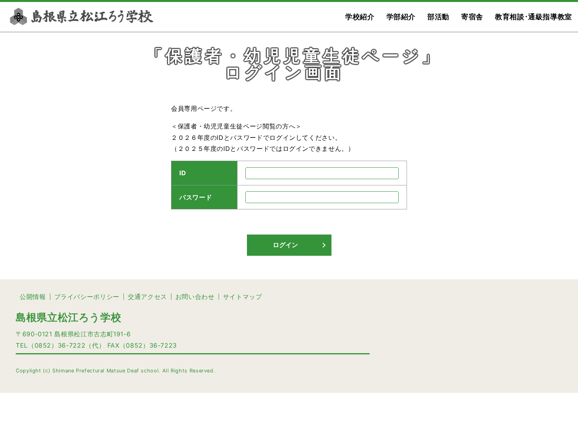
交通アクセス (147, 296)
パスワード (195, 197)
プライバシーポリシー (87, 296)
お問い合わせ (195, 296)
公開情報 (33, 296)
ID (182, 173)
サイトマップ (242, 296)
